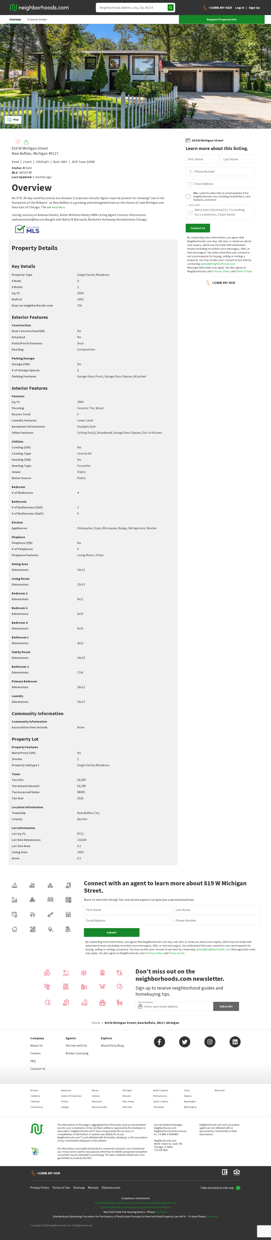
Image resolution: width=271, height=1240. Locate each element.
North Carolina (160, 1090)
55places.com (111, 1187)
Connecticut (36, 1106)
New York (127, 1106)
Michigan (127, 1090)
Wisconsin (220, 1090)
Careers (35, 1053)
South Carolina (160, 1101)
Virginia (188, 1095)
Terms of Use (244, 271)
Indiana (96, 1095)
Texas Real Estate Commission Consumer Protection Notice (135, 1207)
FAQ (33, 1061)
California (35, 1095)
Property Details (37, 19)
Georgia (65, 1106)
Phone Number (204, 171)
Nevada (127, 1095)
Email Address (203, 183)
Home (96, 1023)
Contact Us (37, 1069)
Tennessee (158, 1106)
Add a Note (194, 205)
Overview (15, 19)
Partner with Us (76, 1045)
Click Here (162, 1212)
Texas (187, 1090)
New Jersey (128, 1101)
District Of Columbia (71, 1095)
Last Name (230, 159)
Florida (64, 1101)
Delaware (66, 1090)
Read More (58, 207)
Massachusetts (99, 1106)
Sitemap (79, 1187)
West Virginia (190, 1106)
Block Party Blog (112, 1045)
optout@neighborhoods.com (218, 264)
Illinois (95, 1090)
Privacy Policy (222, 271)
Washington (190, 1101)
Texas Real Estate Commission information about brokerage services (136, 1203)
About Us (36, 1045)
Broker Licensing (77, 1053)
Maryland (97, 1101)
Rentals (93, 1187)
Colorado (34, 1101)
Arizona (34, 1090)
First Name (195, 159)
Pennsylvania (160, 1095)
